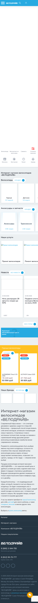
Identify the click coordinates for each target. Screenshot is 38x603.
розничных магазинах (19, 593)
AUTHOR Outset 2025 (28, 374)
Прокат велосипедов (11, 261)
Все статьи (28, 324)
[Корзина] (35, 3)
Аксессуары (9, 224)
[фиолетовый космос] (11, 369)
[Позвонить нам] (30, 3)
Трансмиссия (26, 224)
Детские (26, 198)
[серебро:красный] (30, 369)
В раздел (18, 180)
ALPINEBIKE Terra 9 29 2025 (9, 375)
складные (4, 504)
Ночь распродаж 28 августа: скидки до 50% (10, 301)
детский (11, 502)
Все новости (15, 273)
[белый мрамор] (9, 369)
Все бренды (20, 390)
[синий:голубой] (28, 369)
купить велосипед (15, 510)
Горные (9, 198)
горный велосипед (29, 500)
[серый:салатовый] (26, 369)
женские (12, 504)
